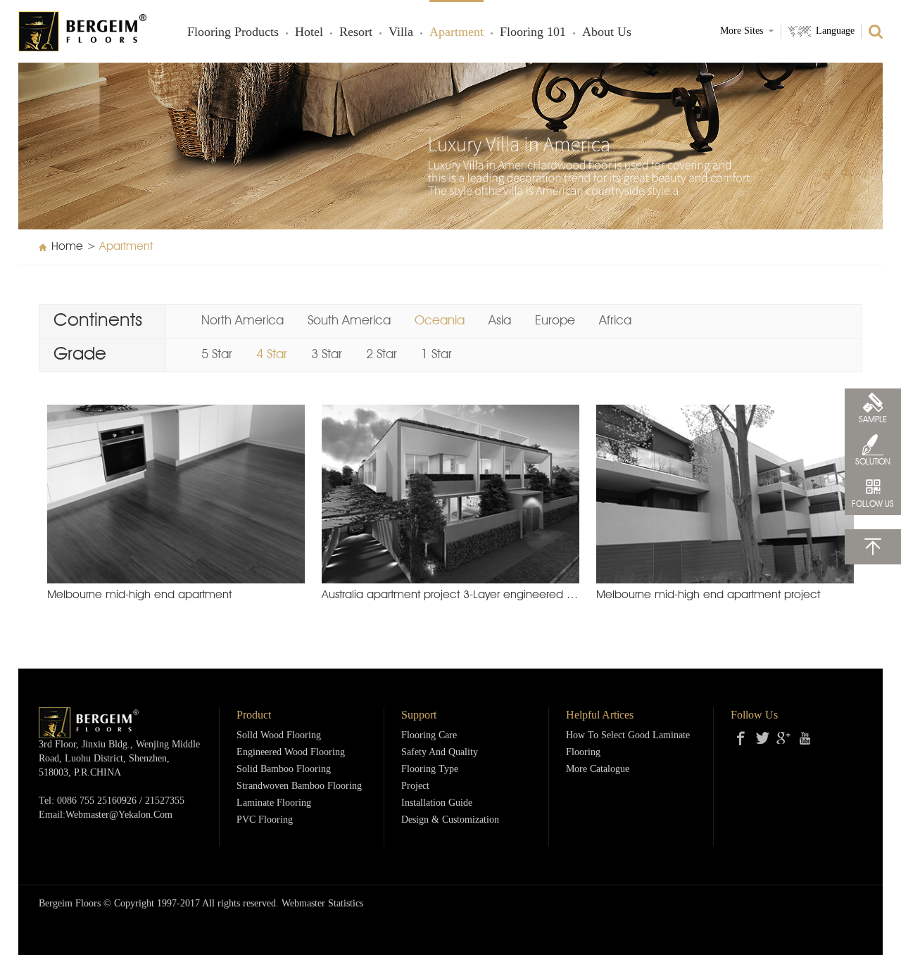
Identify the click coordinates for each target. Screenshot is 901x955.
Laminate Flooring (274, 803)
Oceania (440, 321)
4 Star (271, 354)
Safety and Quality (439, 752)
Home (67, 247)
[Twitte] (762, 738)
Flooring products (233, 32)
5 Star (216, 354)
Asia (500, 321)
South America (349, 321)
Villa (401, 32)
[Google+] (783, 738)
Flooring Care (429, 736)
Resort (355, 32)
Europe (555, 321)
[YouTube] (805, 738)
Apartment (456, 32)
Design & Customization (450, 820)
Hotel (309, 32)
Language (835, 31)
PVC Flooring (265, 820)
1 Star (436, 354)
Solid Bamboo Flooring (284, 769)
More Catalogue (597, 769)
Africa (615, 321)
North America (242, 321)
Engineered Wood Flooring (291, 752)
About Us (606, 32)
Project (415, 786)
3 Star (326, 354)
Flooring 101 (533, 32)
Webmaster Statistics (322, 904)
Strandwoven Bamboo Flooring (299, 786)
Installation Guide (436, 803)
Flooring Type (429, 769)
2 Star (381, 354)
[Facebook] (741, 738)
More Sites (741, 31)
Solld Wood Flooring (279, 736)
